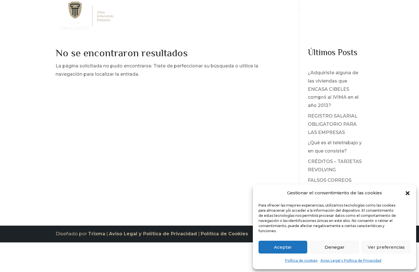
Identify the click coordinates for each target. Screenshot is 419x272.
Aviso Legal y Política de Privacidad (350, 260)
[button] (407, 193)
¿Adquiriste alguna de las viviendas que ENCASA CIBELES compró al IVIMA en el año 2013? (333, 89)
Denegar (335, 247)
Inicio (231, 17)
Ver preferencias (386, 247)
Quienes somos (260, 17)
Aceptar (283, 247)
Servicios (294, 17)
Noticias (326, 17)
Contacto (352, 17)
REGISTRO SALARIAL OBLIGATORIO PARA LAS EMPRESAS (332, 124)
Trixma (96, 233)
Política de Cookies (224, 233)
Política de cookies (301, 260)
